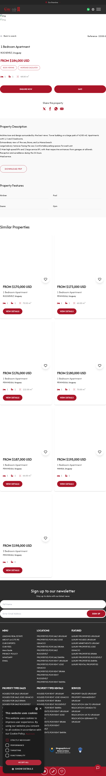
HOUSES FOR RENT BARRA (49, 707)
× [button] (40, 709)
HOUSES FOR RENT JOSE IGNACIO (53, 697)
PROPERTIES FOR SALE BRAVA (50, 646)
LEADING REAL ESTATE (12, 636)
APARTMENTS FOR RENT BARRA (51, 732)
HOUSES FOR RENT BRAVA (49, 700)
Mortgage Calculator (29, 67)
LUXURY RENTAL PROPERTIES (84, 664)
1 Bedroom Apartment (15, 292)
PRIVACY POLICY (10, 653)
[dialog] (23, 739)
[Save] (46, 279)
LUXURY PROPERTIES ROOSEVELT (86, 657)
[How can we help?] (97, 767)
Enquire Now (26, 89)
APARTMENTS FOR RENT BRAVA (51, 721)
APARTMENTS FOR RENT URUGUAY (53, 711)
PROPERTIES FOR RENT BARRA (51, 681)
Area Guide (7, 650)
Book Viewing (8, 67)
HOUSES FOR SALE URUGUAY (15, 693)
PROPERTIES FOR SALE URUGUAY (52, 636)
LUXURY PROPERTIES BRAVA (84, 653)
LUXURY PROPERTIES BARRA (84, 660)
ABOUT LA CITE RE (10, 639)
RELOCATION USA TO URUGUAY (86, 704)
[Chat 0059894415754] (88, 9)
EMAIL (5, 660)
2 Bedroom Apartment (15, 551)
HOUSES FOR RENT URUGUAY (50, 693)
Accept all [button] (23, 762)
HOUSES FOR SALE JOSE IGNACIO (17, 697)
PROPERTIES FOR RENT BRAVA (51, 671)
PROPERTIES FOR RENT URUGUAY (52, 660)
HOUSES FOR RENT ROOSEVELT (51, 704)
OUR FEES (6, 646)
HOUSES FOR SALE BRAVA (13, 700)
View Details (12, 311)
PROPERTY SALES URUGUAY (83, 693)
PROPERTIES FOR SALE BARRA (50, 657)
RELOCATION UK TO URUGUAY (85, 714)
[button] (23, 769)
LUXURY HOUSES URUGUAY (83, 639)
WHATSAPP (7, 657)
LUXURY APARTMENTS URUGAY (85, 643)
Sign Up (96, 613)
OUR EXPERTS (8, 643)
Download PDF (13, 168)
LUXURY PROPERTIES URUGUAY (85, 636)
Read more (30, 734)
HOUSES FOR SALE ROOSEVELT (16, 704)
